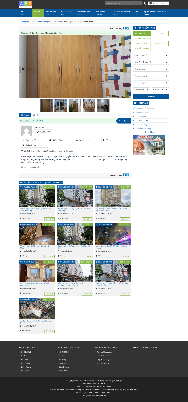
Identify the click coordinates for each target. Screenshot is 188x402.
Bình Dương (26, 367)
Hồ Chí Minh (26, 352)
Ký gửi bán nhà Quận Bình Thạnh (155, 12)
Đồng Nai (25, 371)
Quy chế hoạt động (104, 352)
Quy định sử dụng (104, 356)
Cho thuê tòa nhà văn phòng (121, 12)
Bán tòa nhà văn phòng (83, 12)
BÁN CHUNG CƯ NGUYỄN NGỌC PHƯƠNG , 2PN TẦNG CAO (71, 284)
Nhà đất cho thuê (51, 12)
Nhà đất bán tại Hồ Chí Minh (31, 121)
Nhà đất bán (37, 12)
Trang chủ (25, 12)
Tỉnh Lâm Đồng (140, 125)
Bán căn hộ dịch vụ (100, 12)
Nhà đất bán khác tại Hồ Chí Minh (41, 182)
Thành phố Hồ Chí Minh (144, 108)
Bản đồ (36, 115)
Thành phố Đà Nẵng (142, 129)
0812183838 (44, 132)
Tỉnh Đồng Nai (140, 116)
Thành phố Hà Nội (141, 112)
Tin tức (137, 12)
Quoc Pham (39, 127)
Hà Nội (24, 356)
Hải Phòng (25, 363)
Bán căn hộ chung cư (41, 22)
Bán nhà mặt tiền (66, 12)
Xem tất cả (150, 132)
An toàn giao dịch (104, 363)
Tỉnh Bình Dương (141, 120)
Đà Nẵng (24, 359)
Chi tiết (49, 219)
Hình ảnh (25, 115)
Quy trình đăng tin (104, 359)
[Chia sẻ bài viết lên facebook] (124, 29)
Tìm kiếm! (151, 97)
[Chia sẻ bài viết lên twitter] (127, 29)
